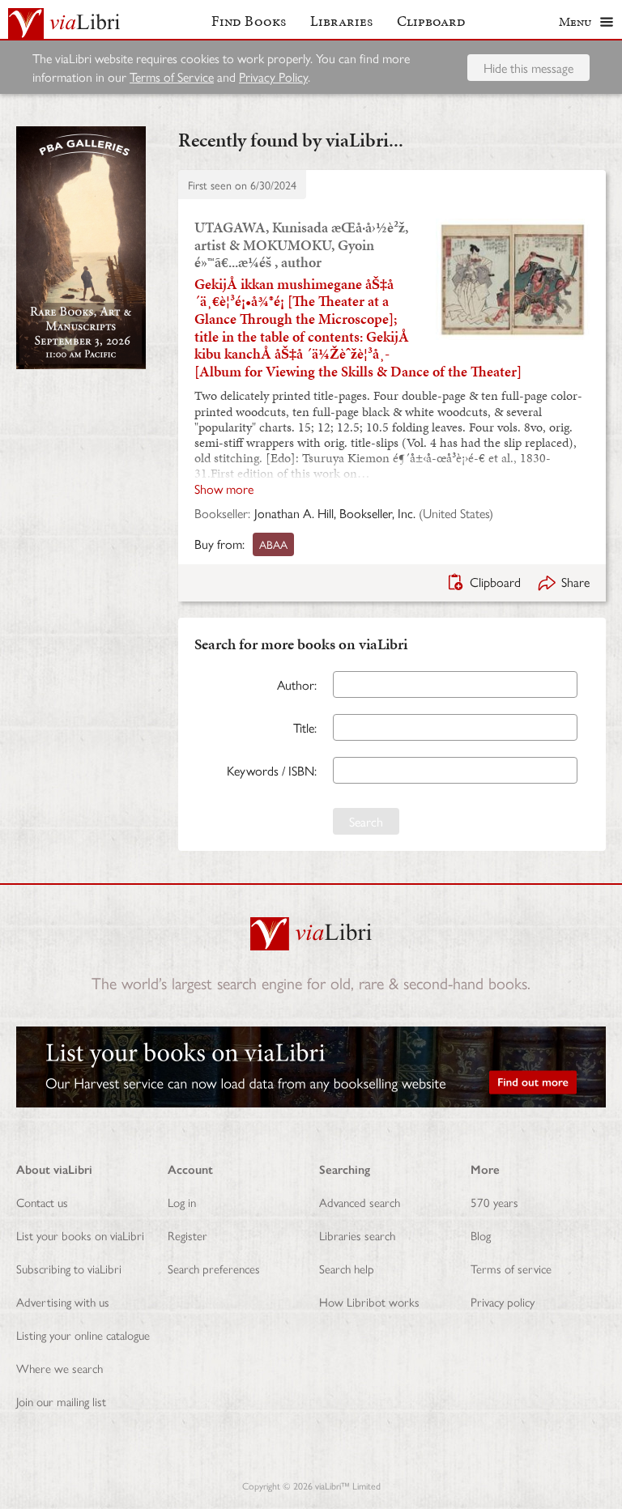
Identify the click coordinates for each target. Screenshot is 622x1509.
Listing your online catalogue (83, 1334)
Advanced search (359, 1201)
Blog (481, 1234)
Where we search (59, 1367)
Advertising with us (62, 1301)
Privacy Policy (273, 76)
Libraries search (357, 1234)
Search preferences (214, 1268)
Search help (346, 1268)
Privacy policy (503, 1301)
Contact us (42, 1201)
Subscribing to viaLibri (68, 1268)
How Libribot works (369, 1301)
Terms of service (511, 1268)
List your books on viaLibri (80, 1234)
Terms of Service (172, 76)
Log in (182, 1201)
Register (187, 1234)
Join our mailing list (61, 1400)
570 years (494, 1201)
